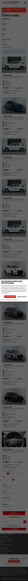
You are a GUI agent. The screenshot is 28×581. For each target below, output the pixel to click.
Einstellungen (22, 296)
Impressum (15, 299)
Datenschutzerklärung (6, 299)
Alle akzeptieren (10, 296)
